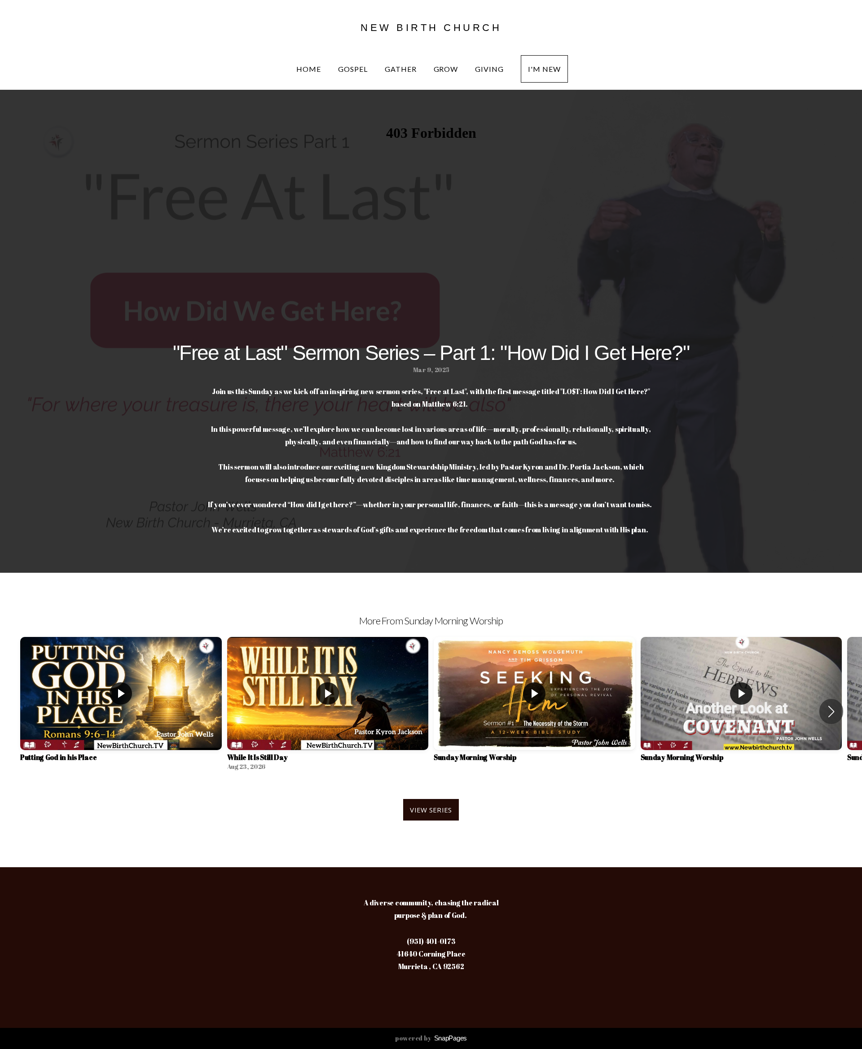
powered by (431, 1038)
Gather (401, 69)
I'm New (544, 69)
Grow (447, 69)
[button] (831, 711)
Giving (490, 69)
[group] (121, 706)
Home (309, 69)
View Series (431, 809)
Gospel (353, 69)
